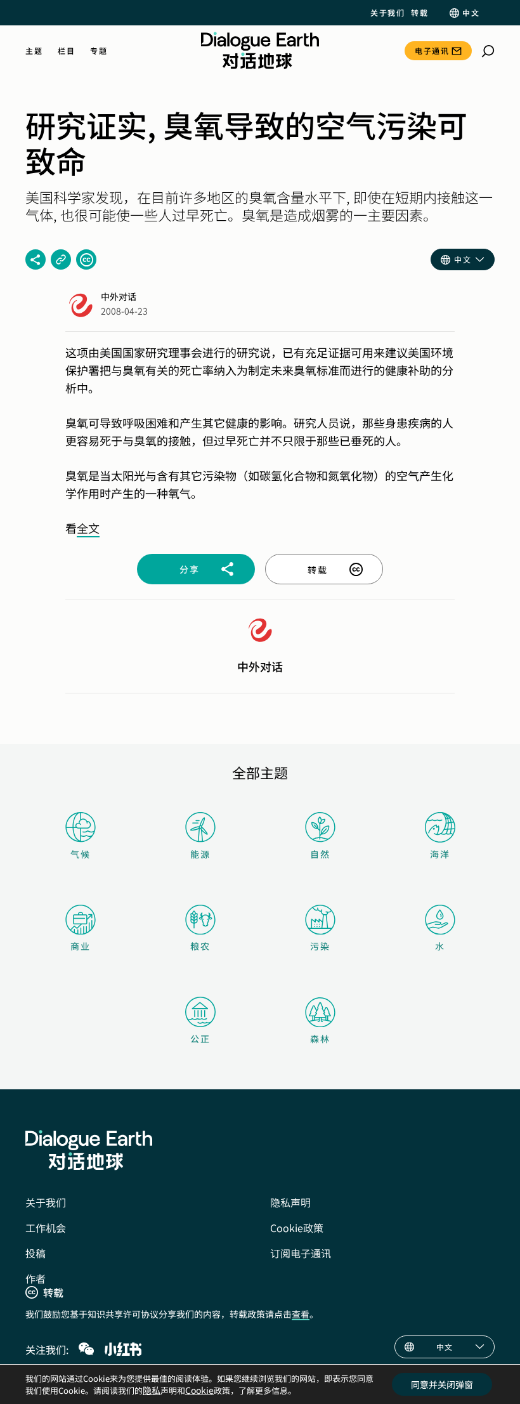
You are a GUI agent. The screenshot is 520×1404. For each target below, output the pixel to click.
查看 (300, 1314)
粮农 (200, 946)
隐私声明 (290, 1202)
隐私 (151, 1390)
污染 (320, 946)
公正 (200, 1038)
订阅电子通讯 (300, 1253)
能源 (200, 854)
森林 (320, 1038)
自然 (320, 854)
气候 (80, 854)
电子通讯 (432, 50)
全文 (88, 528)
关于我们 (387, 12)
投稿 (35, 1253)
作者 (35, 1278)
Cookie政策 (296, 1227)
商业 (80, 946)
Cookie (199, 1390)
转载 (419, 12)
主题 (33, 50)
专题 (98, 50)
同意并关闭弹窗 (442, 1384)
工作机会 (45, 1227)
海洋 (440, 854)
